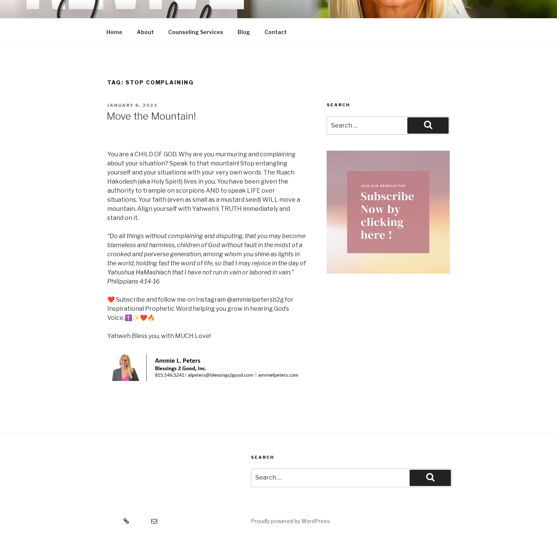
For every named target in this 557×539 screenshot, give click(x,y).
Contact (275, 32)
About (145, 32)
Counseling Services (195, 32)
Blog (244, 32)
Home (114, 32)
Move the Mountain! (151, 116)
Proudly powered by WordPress (290, 521)
